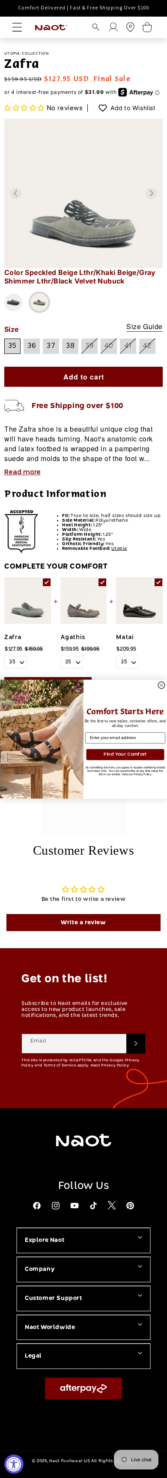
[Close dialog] (161, 685)
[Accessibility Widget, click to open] (14, 1464)
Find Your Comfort (125, 754)
